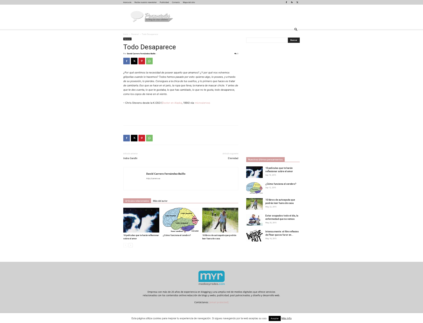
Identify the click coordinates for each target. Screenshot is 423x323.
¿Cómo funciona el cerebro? (177, 235)
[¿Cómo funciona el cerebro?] (181, 220)
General (135, 34)
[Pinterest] (141, 61)
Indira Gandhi (130, 158)
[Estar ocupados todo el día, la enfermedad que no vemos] (254, 220)
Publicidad (164, 2)
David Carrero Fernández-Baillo (141, 53)
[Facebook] (286, 2)
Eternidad (233, 158)
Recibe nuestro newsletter (146, 2)
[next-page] (131, 245)
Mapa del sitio (189, 2)
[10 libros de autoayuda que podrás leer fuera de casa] (220, 220)
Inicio (125, 34)
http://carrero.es (153, 178)
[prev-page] (125, 245)
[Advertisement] (180, 114)
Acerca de (127, 2)
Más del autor (160, 201)
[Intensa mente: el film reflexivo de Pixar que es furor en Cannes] (254, 235)
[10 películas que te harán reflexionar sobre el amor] (141, 220)
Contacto (176, 2)
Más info (286, 318)
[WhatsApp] (149, 61)
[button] (296, 29)
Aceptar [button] (275, 318)
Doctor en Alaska (172, 102)
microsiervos (202, 102)
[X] (297, 2)
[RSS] (291, 2)
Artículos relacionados (137, 201)
